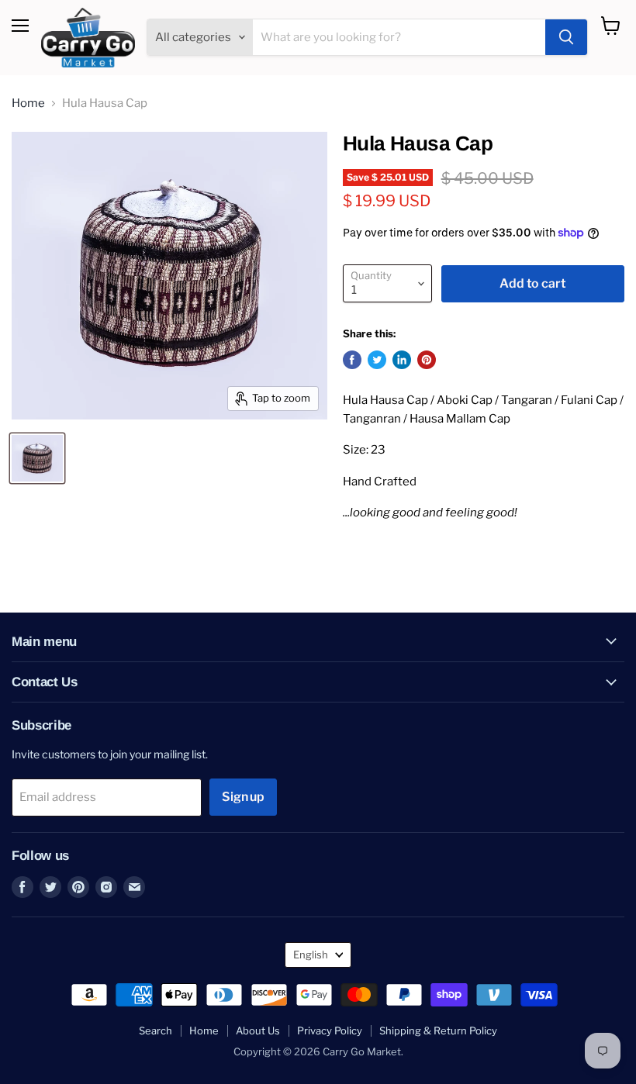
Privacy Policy (329, 1030)
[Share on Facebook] (352, 359)
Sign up (243, 796)
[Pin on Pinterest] (426, 359)
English (310, 954)
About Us (258, 1030)
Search (155, 1030)
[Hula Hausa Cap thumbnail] (37, 458)
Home (28, 103)
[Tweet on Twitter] (377, 359)
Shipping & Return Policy (438, 1030)
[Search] (566, 37)
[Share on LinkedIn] (401, 359)
